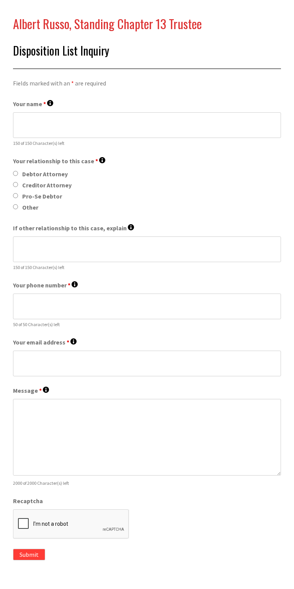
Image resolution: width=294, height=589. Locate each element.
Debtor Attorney (45, 174)
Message (31, 391)
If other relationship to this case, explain (73, 228)
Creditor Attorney (47, 185)
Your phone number (45, 285)
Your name (33, 104)
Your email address (45, 342)
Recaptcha (28, 501)
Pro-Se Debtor (42, 196)
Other (30, 207)
